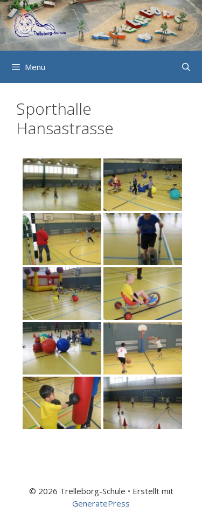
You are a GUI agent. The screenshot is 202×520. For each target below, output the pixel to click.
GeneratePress (101, 503)
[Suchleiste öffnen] (186, 67)
